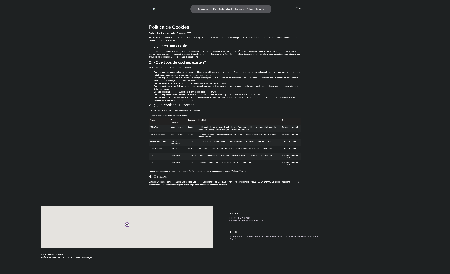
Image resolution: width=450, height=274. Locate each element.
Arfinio (250, 9)
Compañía (239, 9)
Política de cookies (71, 257)
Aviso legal (86, 257)
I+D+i (213, 9)
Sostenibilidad (225, 9)
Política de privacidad (51, 257)
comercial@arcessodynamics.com (246, 220)
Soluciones (202, 9)
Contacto (260, 9)
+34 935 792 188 (241, 218)
